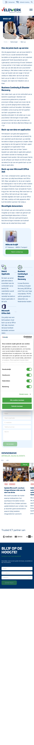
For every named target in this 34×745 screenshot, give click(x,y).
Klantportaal (11, 2)
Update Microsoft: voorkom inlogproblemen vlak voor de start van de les (14, 490)
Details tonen (23, 394)
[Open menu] (30, 9)
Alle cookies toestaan (17, 400)
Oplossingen (14, 42)
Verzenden (10, 444)
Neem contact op (17, 252)
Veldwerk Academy (24, 2)
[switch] (29, 375)
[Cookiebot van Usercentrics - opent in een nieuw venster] (24, 337)
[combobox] (3, 577)
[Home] (11, 10)
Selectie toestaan (17, 406)
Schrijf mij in (9, 583)
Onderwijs (12, 484)
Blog (6, 484)
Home (5, 42)
